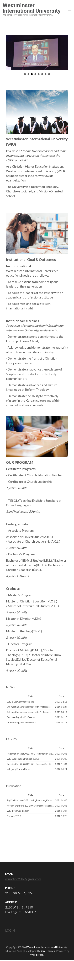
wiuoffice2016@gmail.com (23, 879)
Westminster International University (32, 8)
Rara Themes (47, 951)
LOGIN (10, 930)
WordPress (36, 954)
